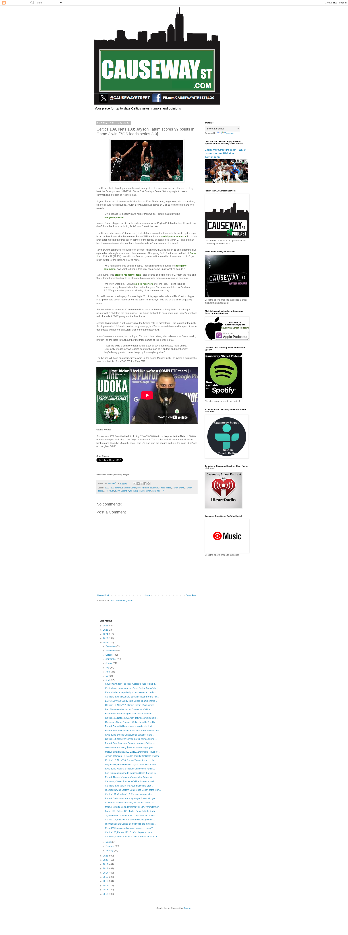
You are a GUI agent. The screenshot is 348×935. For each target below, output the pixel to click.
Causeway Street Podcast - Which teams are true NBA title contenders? (225, 153)
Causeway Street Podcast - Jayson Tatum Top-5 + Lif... (131, 836)
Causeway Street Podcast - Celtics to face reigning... (130, 684)
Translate (229, 133)
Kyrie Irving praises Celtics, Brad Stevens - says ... (129, 735)
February (110, 846)
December (110, 646)
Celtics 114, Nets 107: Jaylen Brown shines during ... (131, 739)
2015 (106, 881)
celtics (168, 488)
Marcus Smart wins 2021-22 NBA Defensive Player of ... (132, 752)
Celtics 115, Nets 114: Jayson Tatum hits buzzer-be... (131, 760)
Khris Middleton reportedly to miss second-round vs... (131, 692)
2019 (106, 864)
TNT (164, 491)
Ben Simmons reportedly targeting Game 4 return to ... (131, 773)
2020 (106, 860)
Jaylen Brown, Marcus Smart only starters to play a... (130, 815)
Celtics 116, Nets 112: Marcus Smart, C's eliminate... (130, 705)
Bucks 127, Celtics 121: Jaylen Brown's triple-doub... (130, 811)
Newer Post (103, 595)
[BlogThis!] (138, 483)
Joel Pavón (109, 491)
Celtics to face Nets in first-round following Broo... (129, 786)
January (109, 850)
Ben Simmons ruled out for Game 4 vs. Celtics (127, 709)
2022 (106, 642)
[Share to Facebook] (145, 483)
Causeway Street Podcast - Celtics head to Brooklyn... (131, 722)
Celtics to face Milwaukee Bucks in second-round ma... (132, 696)
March (108, 842)
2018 (106, 868)
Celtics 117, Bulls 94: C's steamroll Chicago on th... (130, 819)
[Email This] (135, 483)
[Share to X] (142, 483)
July (107, 667)
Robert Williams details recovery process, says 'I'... (129, 828)
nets (159, 491)
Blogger (187, 908)
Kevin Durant (121, 491)
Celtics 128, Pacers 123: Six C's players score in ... (130, 832)
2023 (106, 638)
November (110, 650)
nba (154, 491)
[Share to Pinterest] (148, 483)
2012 (106, 894)
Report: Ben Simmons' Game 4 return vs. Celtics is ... (131, 743)
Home (147, 595)
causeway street (157, 488)
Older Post (191, 595)
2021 (106, 855)
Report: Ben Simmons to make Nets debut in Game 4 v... (132, 730)
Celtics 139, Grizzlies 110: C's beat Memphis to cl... (130, 794)
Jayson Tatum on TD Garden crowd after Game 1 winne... (133, 756)
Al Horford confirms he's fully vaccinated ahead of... (130, 802)
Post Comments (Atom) (121, 600)
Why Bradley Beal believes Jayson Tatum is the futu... (131, 764)
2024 (106, 634)
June (108, 671)
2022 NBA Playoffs (113, 488)
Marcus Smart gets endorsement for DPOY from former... (132, 807)
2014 (106, 885)
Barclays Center (129, 488)
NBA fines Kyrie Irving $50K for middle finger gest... (130, 747)
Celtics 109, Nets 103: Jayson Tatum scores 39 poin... (131, 718)
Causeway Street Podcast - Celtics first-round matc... (130, 781)
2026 (106, 625)
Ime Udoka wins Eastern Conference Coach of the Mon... (133, 790)
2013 (106, 889)
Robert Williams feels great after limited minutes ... (129, 713)
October (109, 655)
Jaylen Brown (178, 488)
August (109, 663)
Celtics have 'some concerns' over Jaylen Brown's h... (131, 688)
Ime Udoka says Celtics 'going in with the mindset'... (130, 824)
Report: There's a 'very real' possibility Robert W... (129, 777)
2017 (106, 873)
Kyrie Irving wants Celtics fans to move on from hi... (130, 768)
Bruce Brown (143, 488)
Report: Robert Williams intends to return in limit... (129, 726)
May (107, 676)
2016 (106, 877)
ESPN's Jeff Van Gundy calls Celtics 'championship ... (131, 701)
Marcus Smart (145, 491)
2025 (106, 630)
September (111, 659)
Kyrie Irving (133, 491)
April (108, 680)
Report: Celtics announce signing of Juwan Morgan (130, 798)
